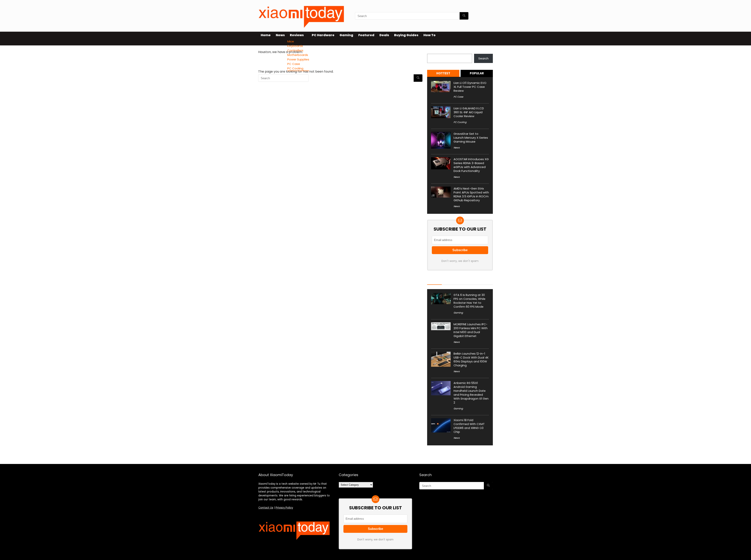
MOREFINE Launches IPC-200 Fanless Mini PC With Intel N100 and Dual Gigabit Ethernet (471, 330)
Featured (366, 35)
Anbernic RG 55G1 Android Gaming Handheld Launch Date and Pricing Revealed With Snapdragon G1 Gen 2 (471, 392)
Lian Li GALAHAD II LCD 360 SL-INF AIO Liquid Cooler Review (469, 112)
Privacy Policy (284, 508)
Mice (290, 41)
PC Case (293, 64)
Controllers (295, 50)
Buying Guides (406, 35)
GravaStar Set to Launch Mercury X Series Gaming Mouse (471, 138)
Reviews (297, 35)
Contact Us (265, 508)
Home (266, 35)
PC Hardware (323, 35)
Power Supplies (298, 59)
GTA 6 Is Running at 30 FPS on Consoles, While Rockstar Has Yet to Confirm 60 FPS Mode (469, 301)
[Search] (464, 16)
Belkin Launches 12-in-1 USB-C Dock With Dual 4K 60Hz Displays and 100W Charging (471, 359)
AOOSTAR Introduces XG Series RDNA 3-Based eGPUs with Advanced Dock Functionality (471, 165)
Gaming (346, 35)
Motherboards (297, 55)
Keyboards (295, 46)
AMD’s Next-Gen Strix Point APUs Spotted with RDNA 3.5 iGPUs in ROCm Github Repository (471, 194)
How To (429, 35)
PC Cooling (295, 68)
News (280, 35)
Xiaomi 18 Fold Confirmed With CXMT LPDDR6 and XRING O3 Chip (469, 426)
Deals (384, 35)
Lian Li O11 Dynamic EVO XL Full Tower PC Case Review (470, 87)
